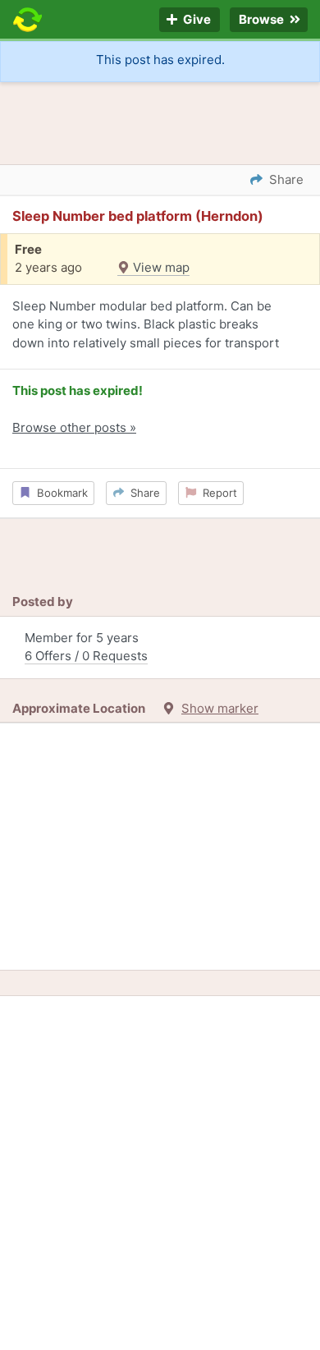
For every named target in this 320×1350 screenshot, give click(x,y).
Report (216, 492)
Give (195, 20)
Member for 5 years (86, 647)
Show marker (219, 708)
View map (160, 267)
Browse (262, 20)
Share (142, 492)
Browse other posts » (74, 427)
